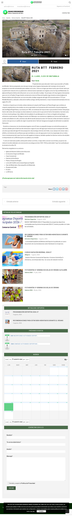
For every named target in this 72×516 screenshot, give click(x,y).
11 (21, 384)
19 (30, 393)
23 (66, 393)
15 (57, 384)
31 (12, 411)
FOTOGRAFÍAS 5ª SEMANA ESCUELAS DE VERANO (42, 287)
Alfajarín (27, 255)
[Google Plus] (60, 189)
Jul (10, 359)
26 (30, 402)
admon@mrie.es (9, 6)
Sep (24, 359)
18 (21, 393)
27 (39, 402)
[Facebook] (54, 189)
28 (48, 402)
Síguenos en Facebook (63, 6)
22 (57, 393)
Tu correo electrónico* (14, 442)
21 (48, 393)
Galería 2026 (29, 272)
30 (66, 402)
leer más (32, 511)
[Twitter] (57, 189)
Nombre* (9, 435)
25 (21, 402)
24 (12, 402)
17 (12, 393)
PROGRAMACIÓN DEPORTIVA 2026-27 (37, 217)
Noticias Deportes (16, 18)
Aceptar (41, 511)
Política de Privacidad (28, 483)
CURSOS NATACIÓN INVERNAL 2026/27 (38, 252)
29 (57, 402)
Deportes (8, 18)
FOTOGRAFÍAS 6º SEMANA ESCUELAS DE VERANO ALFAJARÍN (46, 270)
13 (39, 384)
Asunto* (9, 449)
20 (39, 393)
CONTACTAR (66, 13)
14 (48, 384)
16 (66, 384)
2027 (27, 359)
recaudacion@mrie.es (23, 6)
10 (12, 384)
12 (30, 384)
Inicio (3, 18)
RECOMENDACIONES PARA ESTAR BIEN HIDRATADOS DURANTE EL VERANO (38, 320)
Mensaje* (10, 456)
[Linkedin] (63, 189)
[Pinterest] (66, 189)
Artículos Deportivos (31, 239)
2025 (7, 359)
